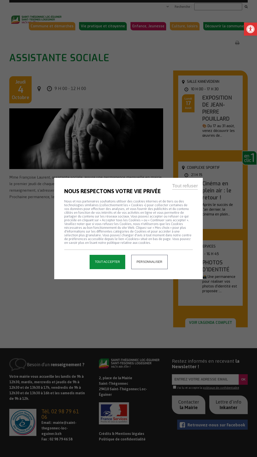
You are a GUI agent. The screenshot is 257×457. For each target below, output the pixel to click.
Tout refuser (185, 185)
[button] (250, 29)
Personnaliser (149, 262)
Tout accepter (107, 262)
